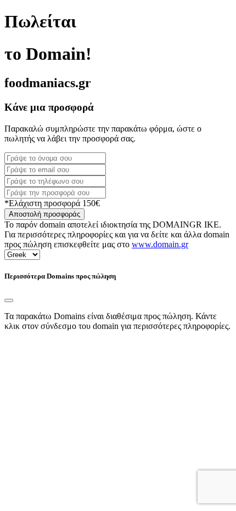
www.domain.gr (160, 244)
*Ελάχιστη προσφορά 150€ (52, 203)
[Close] (8, 300)
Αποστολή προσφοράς (44, 214)
